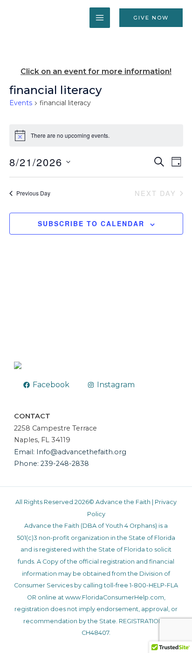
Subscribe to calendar (91, 223)
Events (20, 103)
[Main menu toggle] (99, 17)
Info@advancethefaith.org (81, 452)
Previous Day (33, 193)
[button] (151, 17)
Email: (25, 452)
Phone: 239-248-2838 (51, 463)
